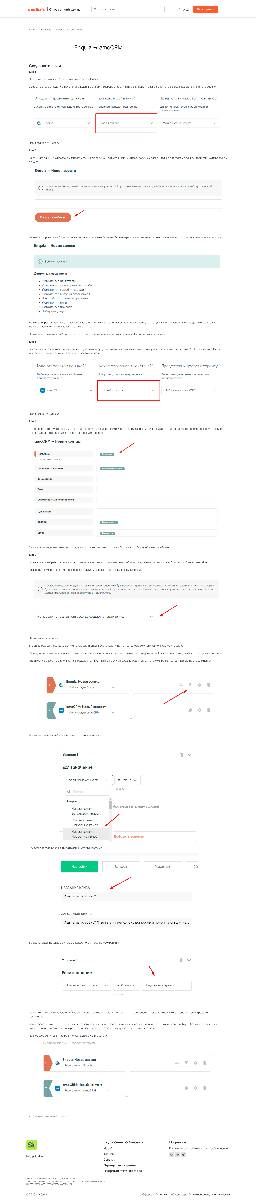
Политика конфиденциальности (209, 1194)
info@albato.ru (35, 1156)
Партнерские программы (120, 1165)
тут (209, 562)
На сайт (109, 1148)
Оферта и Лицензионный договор (164, 1194)
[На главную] (57, 9)
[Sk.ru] (62, 1145)
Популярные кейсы (52, 29)
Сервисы (109, 1159)
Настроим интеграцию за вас (123, 1171)
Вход (182, 9)
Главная (32, 29)
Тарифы (109, 1154)
